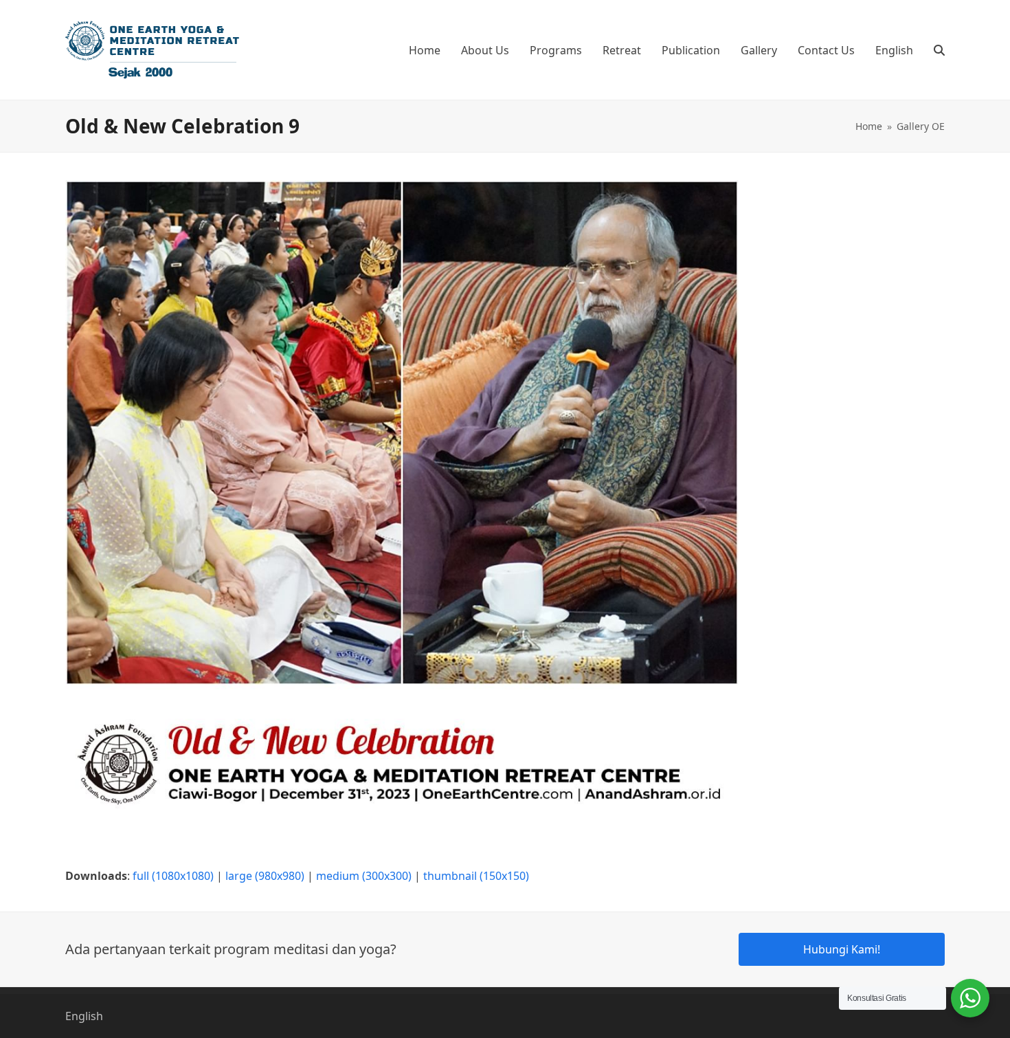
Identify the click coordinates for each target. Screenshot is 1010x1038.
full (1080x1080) (173, 875)
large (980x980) (264, 875)
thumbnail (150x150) (476, 875)
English (84, 1016)
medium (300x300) (364, 875)
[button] (939, 50)
